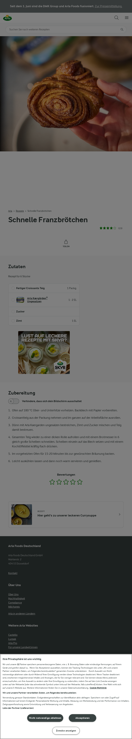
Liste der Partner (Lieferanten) (18, 708)
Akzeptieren (82, 718)
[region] (66, 696)
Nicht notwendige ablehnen (45, 718)
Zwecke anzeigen (66, 730)
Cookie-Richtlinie (98, 688)
